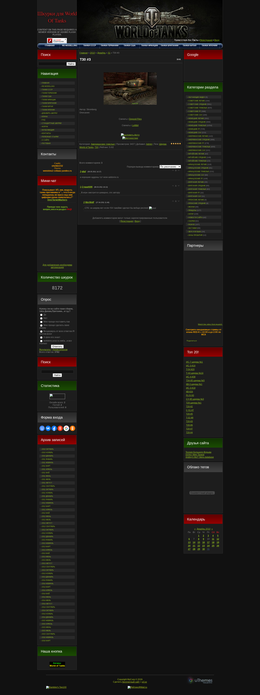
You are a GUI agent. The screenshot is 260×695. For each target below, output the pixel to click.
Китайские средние (197, 157)
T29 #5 (189, 414)
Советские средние (197, 104)
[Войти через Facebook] (54, 428)
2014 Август (47, 604)
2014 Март (46, 587)
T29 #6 (189, 425)
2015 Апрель (47, 624)
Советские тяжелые (197, 108)
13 (189, 542)
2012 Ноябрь (47, 533)
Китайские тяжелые (197, 161)
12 (218, 539)
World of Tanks (86, 147)
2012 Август (47, 523)
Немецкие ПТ (194, 129)
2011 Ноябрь (47, 493)
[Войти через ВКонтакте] (48, 428)
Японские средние (197, 203)
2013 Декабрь (47, 577)
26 (218, 546)
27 (189, 549)
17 (208, 542)
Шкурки (162, 144)
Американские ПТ (196, 143)
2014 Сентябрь (48, 607)
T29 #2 (189, 406)
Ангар (190, 214)
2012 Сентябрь (48, 526)
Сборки (191, 221)
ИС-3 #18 (190, 388)
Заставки (192, 228)
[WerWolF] (84, 208)
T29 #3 (189, 421)
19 (218, 542)
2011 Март (46, 466)
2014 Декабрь (47, 617)
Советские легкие (196, 101)
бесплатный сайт (131, 682)
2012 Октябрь (48, 530)
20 (189, 546)
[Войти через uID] (42, 428)
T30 (96, 147)
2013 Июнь (46, 557)
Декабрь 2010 (203, 529)
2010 (92, 53)
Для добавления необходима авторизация (57, 266)
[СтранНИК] (80, 192)
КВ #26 (189, 391)
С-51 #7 (190, 410)
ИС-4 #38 (190, 377)
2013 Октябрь (48, 570)
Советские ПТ (194, 111)
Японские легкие (196, 200)
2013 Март (46, 547)
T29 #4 (189, 432)
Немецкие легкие (196, 118)
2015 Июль (46, 631)
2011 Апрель (47, 469)
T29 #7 (189, 429)
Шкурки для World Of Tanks (57, 17)
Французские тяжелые (198, 171)
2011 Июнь (46, 476)
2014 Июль (46, 600)
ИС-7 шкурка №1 (194, 362)
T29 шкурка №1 (193, 403)
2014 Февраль (47, 583)
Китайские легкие (196, 154)
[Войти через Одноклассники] (72, 428)
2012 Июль (46, 520)
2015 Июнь (46, 627)
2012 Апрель (47, 510)
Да (45, 314)
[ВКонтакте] (200, 340)
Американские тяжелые (199, 147)
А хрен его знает (52, 337)
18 (213, 542)
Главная (83, 53)
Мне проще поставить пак (57, 321)
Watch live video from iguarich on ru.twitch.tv (216, 324)
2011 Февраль (47, 463)
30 (203, 549)
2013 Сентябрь (48, 567)
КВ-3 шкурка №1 (194, 384)
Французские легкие (197, 164)
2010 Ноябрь (47, 452)
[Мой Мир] (211, 340)
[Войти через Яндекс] (60, 428)
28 (194, 549)
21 (194, 546)
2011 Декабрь (47, 496)
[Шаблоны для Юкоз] (200, 680)
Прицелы (192, 210)
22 (199, 546)
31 (208, 549)
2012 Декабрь (47, 536)
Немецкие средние (197, 122)
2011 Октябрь (47, 489)
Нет (45, 318)
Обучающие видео (196, 97)
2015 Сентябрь (48, 634)
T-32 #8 (189, 417)
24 (208, 546)
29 (199, 549)
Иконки (191, 207)
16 (203, 542)
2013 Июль (46, 560)
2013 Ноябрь (47, 573)
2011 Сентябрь (48, 486)
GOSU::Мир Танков (195, 454)
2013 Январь (47, 540)
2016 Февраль (47, 637)
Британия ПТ (194, 193)
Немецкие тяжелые (197, 125)
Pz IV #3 (190, 395)
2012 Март (46, 506)
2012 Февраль (47, 503)
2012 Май (46, 513)
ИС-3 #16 (190, 365)
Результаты (45, 349)
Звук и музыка (194, 232)
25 (213, 546)
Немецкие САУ (194, 133)
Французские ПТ (195, 178)
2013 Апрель (47, 550)
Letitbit (135, 125)
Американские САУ (196, 150)
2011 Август (47, 483)
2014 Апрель (47, 590)
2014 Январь (47, 580)
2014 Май (46, 594)
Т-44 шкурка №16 (194, 373)
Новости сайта (195, 217)
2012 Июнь (46, 516)
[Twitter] (204, 340)
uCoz (144, 682)
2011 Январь (47, 459)
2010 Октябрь (48, 449)
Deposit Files (135, 119)
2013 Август (47, 563)
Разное (191, 224)
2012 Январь (47, 499)
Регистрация (206, 40)
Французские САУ (196, 175)
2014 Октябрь (48, 610)
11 (213, 539)
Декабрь (101, 53)
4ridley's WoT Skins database (200, 457)
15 (199, 542)
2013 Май (46, 553)
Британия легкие (196, 182)
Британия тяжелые (197, 189)
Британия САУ (194, 196)
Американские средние (199, 140)
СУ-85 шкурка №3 (195, 399)
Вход (216, 40)
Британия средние (197, 186)
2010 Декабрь (47, 456)
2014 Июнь (46, 597)
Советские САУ (195, 115)
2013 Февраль (47, 543)
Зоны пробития (195, 235)
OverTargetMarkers (57, 200)
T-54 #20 (190, 369)
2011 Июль (46, 479)
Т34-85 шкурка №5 (195, 380)
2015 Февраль (47, 620)
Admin (149, 144)
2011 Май (45, 473)
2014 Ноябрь (47, 614)
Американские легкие (198, 136)
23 (203, 546)
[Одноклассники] (207, 340)
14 (194, 542)
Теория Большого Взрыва (198, 452)
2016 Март (46, 641)
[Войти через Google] (66, 428)
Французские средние (198, 168)
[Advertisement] (203, 71)
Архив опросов (60, 349)
